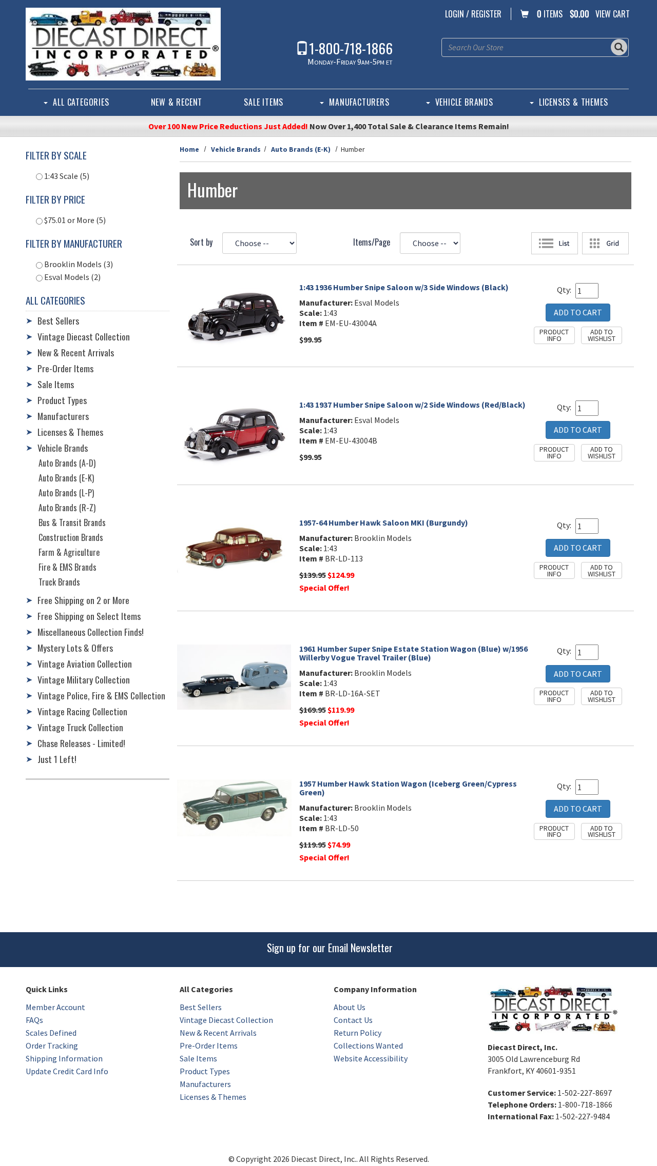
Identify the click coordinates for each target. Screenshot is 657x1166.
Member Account (55, 1007)
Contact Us (353, 1020)
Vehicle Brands (464, 102)
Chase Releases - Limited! (81, 743)
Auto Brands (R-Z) (66, 507)
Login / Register (473, 14)
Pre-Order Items (65, 368)
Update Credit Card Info (67, 1071)
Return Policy (357, 1033)
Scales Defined (51, 1033)
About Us (349, 1007)
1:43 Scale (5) (66, 176)
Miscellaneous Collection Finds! (90, 631)
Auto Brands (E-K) (301, 149)
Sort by (201, 242)
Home (189, 149)
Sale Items (263, 102)
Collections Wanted (368, 1045)
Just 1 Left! (56, 759)
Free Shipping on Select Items (89, 615)
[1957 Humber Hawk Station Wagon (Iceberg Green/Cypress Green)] (234, 807)
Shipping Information (64, 1058)
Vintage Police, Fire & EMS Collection (101, 695)
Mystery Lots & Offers (75, 647)
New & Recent (177, 102)
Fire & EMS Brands (67, 567)
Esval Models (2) (72, 277)
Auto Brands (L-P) (66, 493)
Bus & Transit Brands (72, 522)
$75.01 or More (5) (74, 220)
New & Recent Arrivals (75, 352)
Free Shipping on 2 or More (83, 600)
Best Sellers (58, 320)
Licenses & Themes (573, 102)
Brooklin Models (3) (78, 264)
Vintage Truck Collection (80, 727)
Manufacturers (359, 102)
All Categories (81, 102)
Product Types (62, 400)
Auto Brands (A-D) (66, 463)
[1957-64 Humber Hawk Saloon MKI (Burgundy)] (234, 547)
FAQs (34, 1020)
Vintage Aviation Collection (84, 663)
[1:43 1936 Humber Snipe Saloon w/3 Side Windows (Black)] (234, 316)
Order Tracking (52, 1045)
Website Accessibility (371, 1058)
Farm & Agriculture (69, 552)
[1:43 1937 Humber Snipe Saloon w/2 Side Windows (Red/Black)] (234, 433)
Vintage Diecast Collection (83, 336)
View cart (612, 14)
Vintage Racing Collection (82, 711)
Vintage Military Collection (83, 679)
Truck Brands (59, 582)
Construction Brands (70, 537)
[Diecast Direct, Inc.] (123, 44)
